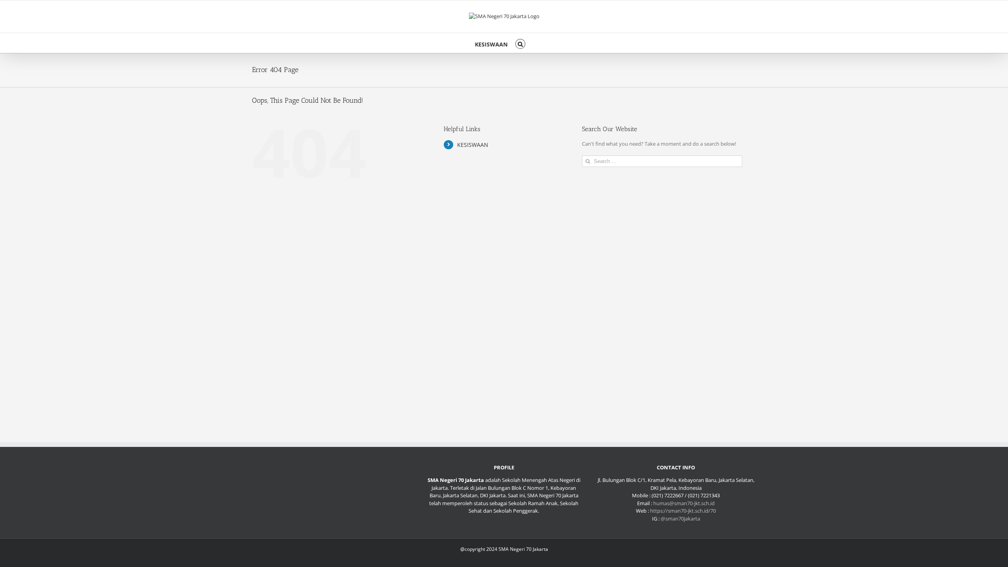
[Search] (520, 43)
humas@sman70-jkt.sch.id (684, 503)
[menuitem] (491, 43)
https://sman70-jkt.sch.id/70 (683, 510)
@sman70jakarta (680, 518)
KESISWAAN (472, 144)
